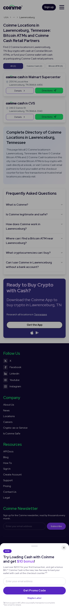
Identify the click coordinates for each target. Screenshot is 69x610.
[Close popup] (63, 547)
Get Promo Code (34, 590)
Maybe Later (34, 598)
